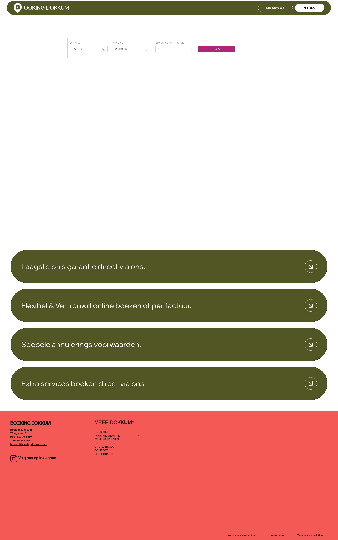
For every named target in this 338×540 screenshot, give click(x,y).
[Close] (311, 266)
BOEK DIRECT (103, 454)
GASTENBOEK (104, 446)
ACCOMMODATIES (107, 435)
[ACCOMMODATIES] (137, 436)
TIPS (97, 443)
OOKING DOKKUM (47, 8)
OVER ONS (101, 432)
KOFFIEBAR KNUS (106, 439)
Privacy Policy (276, 534)
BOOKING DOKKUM (30, 423)
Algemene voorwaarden (241, 534)
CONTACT (101, 450)
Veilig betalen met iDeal (310, 534)
